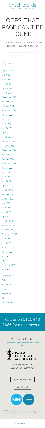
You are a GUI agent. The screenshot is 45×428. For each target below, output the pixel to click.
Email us (24, 386)
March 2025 (7, 137)
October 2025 (8, 106)
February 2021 (8, 265)
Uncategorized (8, 302)
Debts (4, 280)
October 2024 (8, 159)
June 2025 (6, 123)
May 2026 (6, 84)
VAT (4, 306)
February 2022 (8, 247)
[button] (3, 6)
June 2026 (6, 79)
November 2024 (9, 154)
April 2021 (7, 260)
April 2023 (7, 216)
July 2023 (6, 203)
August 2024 (8, 168)
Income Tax (7, 284)
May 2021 (6, 256)
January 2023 (8, 229)
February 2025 (8, 141)
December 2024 (9, 150)
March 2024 (7, 190)
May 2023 (6, 212)
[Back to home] (22, 6)
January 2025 (8, 145)
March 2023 (7, 221)
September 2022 (9, 234)
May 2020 (6, 269)
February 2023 (8, 225)
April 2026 (7, 88)
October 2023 (8, 198)
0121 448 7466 (24, 379)
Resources (6, 293)
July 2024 (6, 172)
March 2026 (7, 92)
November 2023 (9, 194)
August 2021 (8, 252)
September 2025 (9, 110)
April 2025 (7, 132)
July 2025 (6, 119)
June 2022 (6, 238)
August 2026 (8, 70)
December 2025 (9, 97)
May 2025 (6, 128)
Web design (18, 423)
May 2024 (6, 181)
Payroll (5, 289)
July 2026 (6, 75)
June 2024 (6, 176)
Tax (3, 297)
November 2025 (9, 101)
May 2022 (6, 243)
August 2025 (8, 115)
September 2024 (9, 163)
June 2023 (6, 207)
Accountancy (8, 275)
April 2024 (7, 185)
